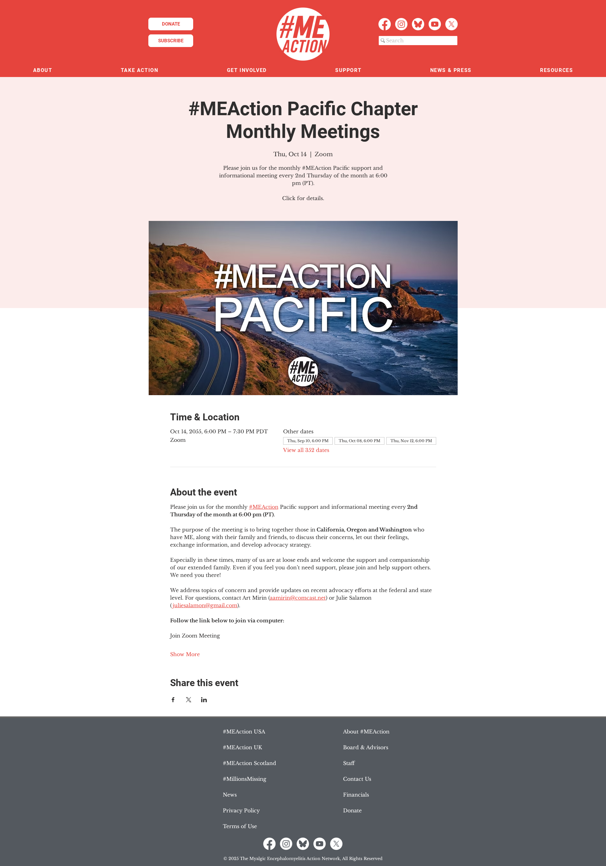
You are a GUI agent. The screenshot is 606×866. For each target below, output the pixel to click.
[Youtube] (435, 24)
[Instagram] (401, 24)
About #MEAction (366, 731)
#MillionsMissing (244, 779)
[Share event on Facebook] (173, 699)
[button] (42, 70)
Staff (349, 763)
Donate (352, 810)
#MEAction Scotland (249, 763)
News (230, 795)
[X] (451, 24)
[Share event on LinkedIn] (204, 699)
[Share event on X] (189, 699)
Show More (185, 654)
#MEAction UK (242, 747)
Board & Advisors (365, 747)
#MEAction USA (244, 731)
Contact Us (357, 779)
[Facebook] (384, 24)
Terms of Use (240, 826)
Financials (356, 795)
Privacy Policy (241, 810)
